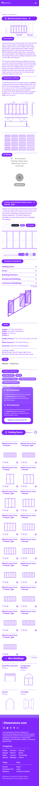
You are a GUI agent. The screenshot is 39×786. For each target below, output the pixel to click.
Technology (22, 755)
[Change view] (34, 254)
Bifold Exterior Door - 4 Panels (28, 492)
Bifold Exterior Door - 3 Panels (28, 468)
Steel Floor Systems (10, 666)
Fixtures (13, 753)
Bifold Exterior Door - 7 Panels (28, 564)
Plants (4, 755)
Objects (5, 757)
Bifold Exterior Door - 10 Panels (10, 444)
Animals (5, 753)
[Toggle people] (30, 254)
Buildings (4, 14)
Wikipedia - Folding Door (10, 364)
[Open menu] (35, 3)
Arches (5, 692)
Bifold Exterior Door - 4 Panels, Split (10, 516)
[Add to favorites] (31, 286)
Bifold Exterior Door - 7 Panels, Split (10, 588)
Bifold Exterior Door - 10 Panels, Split (28, 444)
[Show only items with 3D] (35, 432)
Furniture (13, 750)
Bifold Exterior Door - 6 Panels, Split (10, 564)
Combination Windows (25, 667)
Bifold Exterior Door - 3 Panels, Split (10, 492)
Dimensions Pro (8, 769)
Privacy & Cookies (22, 771)
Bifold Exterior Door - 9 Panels (28, 612)
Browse (5, 767)
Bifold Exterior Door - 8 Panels (28, 588)
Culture (21, 757)
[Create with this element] (36, 286)
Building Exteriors (10, 379)
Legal (18, 769)
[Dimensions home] (6, 3)
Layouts (13, 755)
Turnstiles (24, 692)
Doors (18, 375)
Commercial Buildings (11, 382)
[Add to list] (34, 286)
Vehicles (21, 750)
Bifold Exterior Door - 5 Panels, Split (10, 540)
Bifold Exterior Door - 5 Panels (28, 516)
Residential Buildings (27, 379)
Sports (20, 753)
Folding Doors (13, 14)
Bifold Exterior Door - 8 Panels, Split (10, 612)
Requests (5, 771)
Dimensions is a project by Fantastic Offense (15, 776)
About (18, 767)
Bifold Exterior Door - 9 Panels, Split (10, 636)
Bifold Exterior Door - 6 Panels (28, 540)
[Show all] (27, 254)
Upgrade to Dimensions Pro (17, 420)
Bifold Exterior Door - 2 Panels (10, 468)
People (4, 750)
